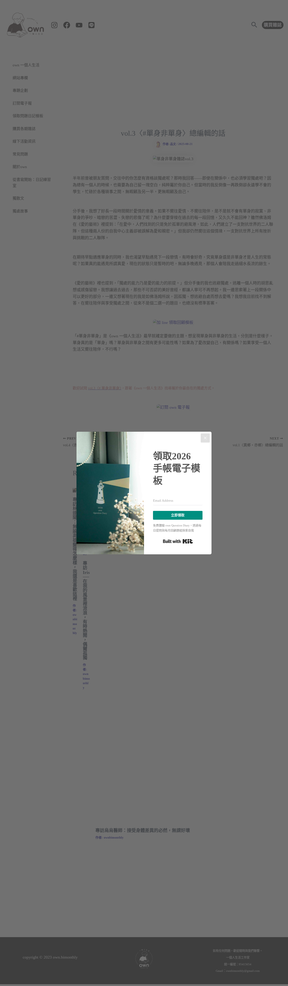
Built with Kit (178, 541)
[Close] (205, 437)
